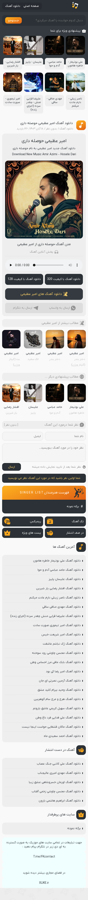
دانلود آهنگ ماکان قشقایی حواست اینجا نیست (51, 727)
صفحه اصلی (31, 6)
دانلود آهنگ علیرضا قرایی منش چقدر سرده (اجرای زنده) (45, 616)
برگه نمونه (73, 506)
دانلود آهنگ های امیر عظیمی (41, 294)
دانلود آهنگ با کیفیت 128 (24, 279)
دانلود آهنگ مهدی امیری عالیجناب (59, 773)
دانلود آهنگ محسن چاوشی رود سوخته (56, 653)
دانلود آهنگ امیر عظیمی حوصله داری (46, 123)
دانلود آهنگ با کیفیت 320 (63, 279)
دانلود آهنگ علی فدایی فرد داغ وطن (58, 718)
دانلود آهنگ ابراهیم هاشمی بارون (60, 801)
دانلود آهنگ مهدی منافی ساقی (61, 607)
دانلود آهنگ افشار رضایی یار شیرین (58, 588)
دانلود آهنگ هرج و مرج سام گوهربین (57, 699)
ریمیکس (35, 521)
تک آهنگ (78, 521)
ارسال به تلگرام (22, 308)
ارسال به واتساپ (59, 308)
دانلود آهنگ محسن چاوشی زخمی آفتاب (56, 791)
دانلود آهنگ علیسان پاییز (65, 579)
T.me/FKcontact (44, 857)
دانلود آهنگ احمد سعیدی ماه (62, 736)
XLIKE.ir (44, 883)
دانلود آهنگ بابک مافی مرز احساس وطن (55, 662)
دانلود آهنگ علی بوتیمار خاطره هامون (57, 561)
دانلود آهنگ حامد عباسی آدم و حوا (59, 570)
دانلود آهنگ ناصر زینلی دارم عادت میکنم (55, 598)
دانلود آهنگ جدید (64, 148)
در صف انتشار (75, 533)
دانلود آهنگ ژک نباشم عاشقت (62, 644)
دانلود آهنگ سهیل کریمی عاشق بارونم (57, 708)
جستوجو (13, 20)
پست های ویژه (31, 533)
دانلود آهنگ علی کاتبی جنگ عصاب (59, 764)
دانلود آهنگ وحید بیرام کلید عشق (59, 690)
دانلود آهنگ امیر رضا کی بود (63, 671)
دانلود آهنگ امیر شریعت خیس (61, 635)
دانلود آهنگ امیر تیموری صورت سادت (57, 625)
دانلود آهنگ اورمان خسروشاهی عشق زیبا (55, 782)
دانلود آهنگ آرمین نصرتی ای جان (60, 681)
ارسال (11, 467)
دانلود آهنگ (12, 6)
